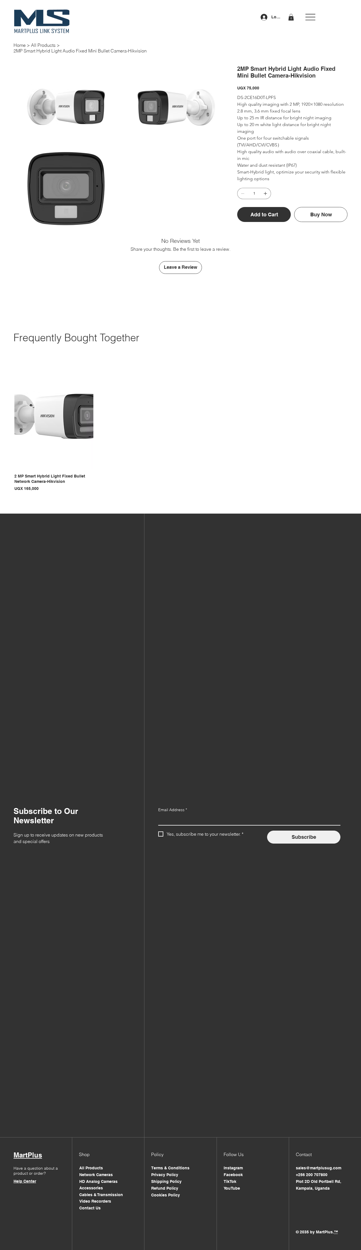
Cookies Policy (165, 1195)
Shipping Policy (166, 1181)
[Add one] (265, 193)
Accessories (91, 1188)
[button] (291, 17)
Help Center (25, 1181)
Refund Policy (164, 1188)
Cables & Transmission (101, 1194)
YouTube (232, 1188)
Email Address (172, 809)
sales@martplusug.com (318, 1168)
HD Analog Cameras (98, 1181)
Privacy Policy (164, 1174)
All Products (91, 1168)
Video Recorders (95, 1201)
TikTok (230, 1181)
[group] (180, 428)
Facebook (233, 1174)
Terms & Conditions (170, 1168)
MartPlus (28, 1155)
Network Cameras (96, 1174)
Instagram (233, 1168)
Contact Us (90, 1208)
